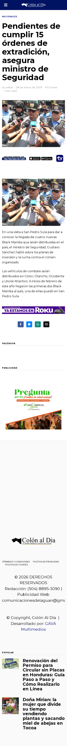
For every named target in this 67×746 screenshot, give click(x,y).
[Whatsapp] (38, 324)
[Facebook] (21, 324)
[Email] (46, 324)
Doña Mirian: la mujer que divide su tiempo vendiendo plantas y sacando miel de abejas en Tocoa (44, 713)
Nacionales (9, 16)
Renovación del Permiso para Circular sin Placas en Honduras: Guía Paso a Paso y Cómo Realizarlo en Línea (44, 674)
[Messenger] (29, 324)
